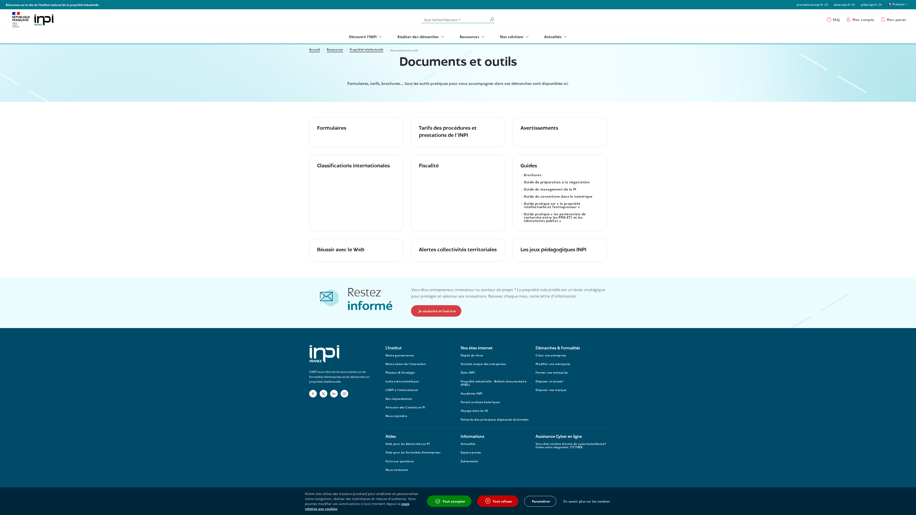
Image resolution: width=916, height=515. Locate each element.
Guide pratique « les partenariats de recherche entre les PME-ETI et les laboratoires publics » (555, 217)
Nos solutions (511, 36)
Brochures (532, 175)
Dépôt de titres (472, 355)
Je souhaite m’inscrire (437, 311)
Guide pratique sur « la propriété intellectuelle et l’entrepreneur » (552, 205)
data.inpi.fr (842, 4)
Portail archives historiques (480, 402)
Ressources (469, 36)
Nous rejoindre (396, 416)
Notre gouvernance (399, 355)
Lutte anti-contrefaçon (402, 381)
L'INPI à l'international (401, 390)
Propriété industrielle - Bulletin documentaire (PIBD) (493, 383)
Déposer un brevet (549, 381)
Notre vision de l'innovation (405, 364)
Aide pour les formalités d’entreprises (412, 452)
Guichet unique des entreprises (483, 364)
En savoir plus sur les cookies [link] (586, 501)
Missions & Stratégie (400, 372)
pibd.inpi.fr (869, 4)
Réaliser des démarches (418, 36)
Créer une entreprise (551, 355)
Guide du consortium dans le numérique (558, 197)
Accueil (314, 49)
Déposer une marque (551, 390)
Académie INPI (472, 393)
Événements (469, 461)
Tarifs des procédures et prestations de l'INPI (448, 132)
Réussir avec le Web (340, 250)
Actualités (553, 36)
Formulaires (331, 128)
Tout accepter (453, 501)
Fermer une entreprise (552, 372)
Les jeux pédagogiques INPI (553, 250)
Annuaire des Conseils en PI (405, 407)
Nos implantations (398, 399)
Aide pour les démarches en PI (407, 444)
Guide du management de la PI (550, 189)
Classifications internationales (353, 166)
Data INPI (468, 372)
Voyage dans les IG (474, 410)
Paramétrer (541, 501)
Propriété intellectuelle (367, 49)
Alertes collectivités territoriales (458, 250)
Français (898, 4)
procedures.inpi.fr (810, 4)
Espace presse (471, 452)
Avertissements (539, 128)
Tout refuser (502, 501)
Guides (528, 166)
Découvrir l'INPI (363, 36)
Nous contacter (397, 470)
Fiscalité (429, 166)
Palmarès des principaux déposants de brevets (495, 419)
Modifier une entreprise (553, 364)
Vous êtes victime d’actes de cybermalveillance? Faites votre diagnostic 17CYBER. (571, 445)
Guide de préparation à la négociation (557, 182)
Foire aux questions (399, 461)
